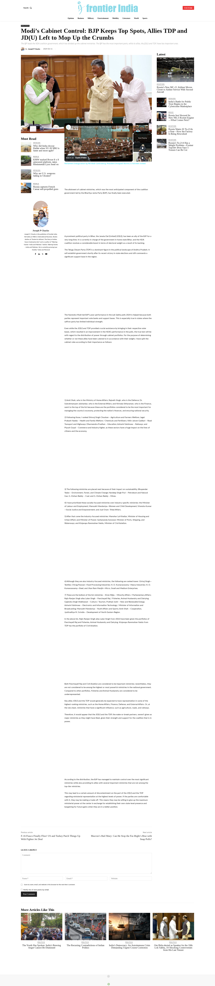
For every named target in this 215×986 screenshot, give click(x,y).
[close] (108, 976)
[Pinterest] (179, 49)
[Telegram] (151, 49)
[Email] (168, 49)
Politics (25, 25)
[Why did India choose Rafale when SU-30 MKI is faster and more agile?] (26, 147)
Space (171, 112)
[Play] (134, 131)
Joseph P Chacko (34, 49)
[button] (28, 8)
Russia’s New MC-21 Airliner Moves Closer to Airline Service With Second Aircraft (175, 89)
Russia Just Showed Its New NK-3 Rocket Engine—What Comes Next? (181, 117)
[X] (134, 49)
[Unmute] (137, 131)
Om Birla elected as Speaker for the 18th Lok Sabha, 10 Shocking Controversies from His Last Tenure (173, 947)
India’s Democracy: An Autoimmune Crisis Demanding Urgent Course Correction (129, 946)
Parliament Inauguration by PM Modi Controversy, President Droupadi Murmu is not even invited (98, 126)
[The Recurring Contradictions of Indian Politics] (85, 926)
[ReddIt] (162, 49)
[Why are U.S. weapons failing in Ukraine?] (26, 174)
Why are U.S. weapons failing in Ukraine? (44, 174)
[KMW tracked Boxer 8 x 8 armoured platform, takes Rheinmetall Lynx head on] (26, 161)
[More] (191, 49)
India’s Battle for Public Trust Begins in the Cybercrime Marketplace (180, 104)
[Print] (174, 49)
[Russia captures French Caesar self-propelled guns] (26, 188)
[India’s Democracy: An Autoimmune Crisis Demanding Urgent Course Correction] (129, 926)
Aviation (161, 84)
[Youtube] (46, 253)
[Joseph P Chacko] (23, 49)
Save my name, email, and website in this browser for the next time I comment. (49, 884)
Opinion (36, 142)
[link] (68, 127)
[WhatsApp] (145, 49)
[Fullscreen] (149, 131)
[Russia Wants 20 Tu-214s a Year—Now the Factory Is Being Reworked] (161, 130)
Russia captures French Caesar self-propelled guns (45, 187)
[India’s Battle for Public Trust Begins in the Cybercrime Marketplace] (161, 102)
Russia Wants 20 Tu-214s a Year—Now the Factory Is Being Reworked (180, 131)
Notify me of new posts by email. (36, 890)
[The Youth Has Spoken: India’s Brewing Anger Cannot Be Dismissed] (41, 926)
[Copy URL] (157, 49)
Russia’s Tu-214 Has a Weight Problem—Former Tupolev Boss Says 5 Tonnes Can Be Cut (180, 146)
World (36, 156)
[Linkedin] (139, 49)
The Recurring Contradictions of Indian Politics (85, 946)
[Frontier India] (107, 7)
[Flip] (185, 49)
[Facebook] (128, 49)
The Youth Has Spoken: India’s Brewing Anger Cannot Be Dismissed (41, 946)
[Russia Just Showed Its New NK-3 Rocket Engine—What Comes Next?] (161, 116)
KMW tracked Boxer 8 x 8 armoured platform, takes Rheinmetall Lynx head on (46, 162)
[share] (128, 125)
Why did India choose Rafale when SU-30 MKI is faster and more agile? (46, 148)
